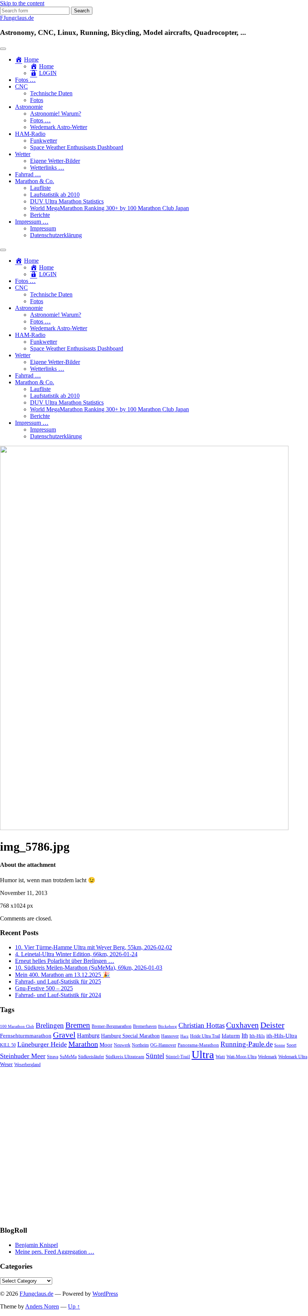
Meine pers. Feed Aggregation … (54, 1251)
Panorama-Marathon (198, 1045)
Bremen (77, 1025)
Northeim (140, 1045)
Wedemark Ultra (292, 1056)
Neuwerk (122, 1045)
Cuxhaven (242, 1025)
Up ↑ (74, 1306)
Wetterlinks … (47, 167)
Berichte (40, 215)
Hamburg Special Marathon (130, 1036)
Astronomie (29, 107)
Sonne (279, 1045)
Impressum (43, 228)
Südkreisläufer (91, 1056)
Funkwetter (43, 140)
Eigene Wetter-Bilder (55, 161)
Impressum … (31, 221)
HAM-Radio (30, 134)
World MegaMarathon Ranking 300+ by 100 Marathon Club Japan (109, 208)
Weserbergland (27, 1064)
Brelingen (50, 1025)
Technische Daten (51, 93)
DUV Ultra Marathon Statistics (67, 201)
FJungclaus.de (17, 18)
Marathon (83, 1044)
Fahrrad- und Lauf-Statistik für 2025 (58, 981)
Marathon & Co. (34, 181)
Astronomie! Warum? (55, 113)
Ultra (203, 1054)
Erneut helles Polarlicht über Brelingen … (64, 961)
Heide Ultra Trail (205, 1036)
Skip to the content (22, 3)
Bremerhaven (145, 1026)
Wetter (22, 154)
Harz (184, 1036)
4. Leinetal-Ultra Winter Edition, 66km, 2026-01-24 (76, 954)
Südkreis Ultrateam (125, 1056)
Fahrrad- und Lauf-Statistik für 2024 (58, 995)
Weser (6, 1064)
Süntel (155, 1056)
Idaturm (231, 1036)
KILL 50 (8, 1045)
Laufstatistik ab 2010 (55, 194)
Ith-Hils (257, 1036)
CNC (21, 86)
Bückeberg (167, 1026)
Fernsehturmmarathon (25, 1036)
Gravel (64, 1034)
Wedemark (267, 1056)
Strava (52, 1056)
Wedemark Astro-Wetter (58, 127)
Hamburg (88, 1035)
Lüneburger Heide (42, 1044)
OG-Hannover (163, 1045)
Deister (272, 1025)
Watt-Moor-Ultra (241, 1056)
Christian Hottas (201, 1025)
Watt (220, 1056)
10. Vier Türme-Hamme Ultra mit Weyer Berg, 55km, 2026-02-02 (93, 947)
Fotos (36, 100)
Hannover (170, 1036)
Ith (245, 1035)
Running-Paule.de (246, 1044)
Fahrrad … (28, 174)
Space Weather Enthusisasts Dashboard (76, 147)
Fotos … (25, 80)
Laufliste (40, 188)
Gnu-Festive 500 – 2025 (44, 988)
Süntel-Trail (178, 1056)
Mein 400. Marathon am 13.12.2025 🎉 (62, 975)
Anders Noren (42, 1306)
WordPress (105, 1293)
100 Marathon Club (17, 1026)
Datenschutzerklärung (56, 235)
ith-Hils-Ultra (281, 1036)
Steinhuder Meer (22, 1056)
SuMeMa (68, 1056)
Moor (106, 1045)
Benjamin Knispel (36, 1245)
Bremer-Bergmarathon (111, 1026)
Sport (291, 1045)
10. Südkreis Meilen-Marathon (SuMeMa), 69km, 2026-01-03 (88, 967)
